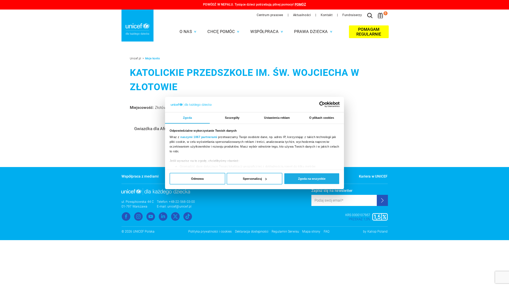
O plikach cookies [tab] (321, 117)
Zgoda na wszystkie (311, 178)
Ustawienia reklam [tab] (277, 117)
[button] (187, 32)
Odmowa (197, 178)
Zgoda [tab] (187, 117)
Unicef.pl (136, 58)
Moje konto (152, 58)
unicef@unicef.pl (179, 206)
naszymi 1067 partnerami (198, 136)
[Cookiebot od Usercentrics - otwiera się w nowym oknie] (322, 104)
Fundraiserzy (352, 15)
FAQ (327, 231)
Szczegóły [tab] (232, 117)
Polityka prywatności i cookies (210, 231)
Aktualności (302, 15)
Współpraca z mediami (140, 176)
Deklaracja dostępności (251, 231)
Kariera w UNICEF (373, 176)
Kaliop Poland (377, 231)
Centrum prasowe (270, 15)
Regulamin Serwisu (285, 231)
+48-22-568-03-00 (182, 202)
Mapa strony (311, 231)
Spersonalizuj (252, 178)
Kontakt (327, 15)
